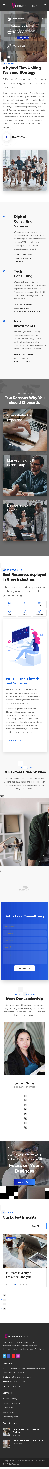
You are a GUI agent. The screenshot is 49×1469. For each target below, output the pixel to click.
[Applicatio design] (24, 19)
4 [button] (25, 1109)
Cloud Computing (21, 308)
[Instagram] (18, 1356)
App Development (10, 1416)
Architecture (8, 1407)
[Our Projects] (24, 46)
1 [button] (25, 1096)
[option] (24, 890)
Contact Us (23, 1182)
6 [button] (25, 1118)
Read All (35, 1226)
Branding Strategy (22, 258)
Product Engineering (11, 1403)
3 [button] (25, 1105)
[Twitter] (4, 1356)
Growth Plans (20, 262)
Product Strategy (10, 1398)
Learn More (16, 741)
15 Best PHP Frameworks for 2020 (28, 1440)
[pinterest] (13, 1356)
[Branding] (24, 32)
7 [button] (25, 1123)
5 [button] (25, 1114)
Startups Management (24, 354)
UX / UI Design (9, 1412)
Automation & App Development (28, 312)
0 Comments (22, 1284)
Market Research (21, 358)
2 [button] (25, 1100)
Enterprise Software (23, 304)
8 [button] (25, 1127)
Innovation (11, 1238)
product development (23, 255)
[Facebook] (8, 1356)
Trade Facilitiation (22, 362)
